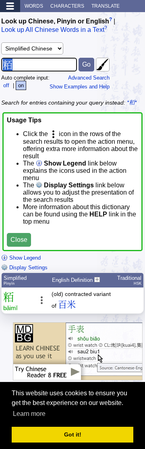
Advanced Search (89, 78)
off (6, 85)
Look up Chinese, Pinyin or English (55, 21)
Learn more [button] (29, 413)
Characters (67, 6)
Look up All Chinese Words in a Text (52, 30)
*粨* (132, 102)
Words (34, 6)
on (21, 85)
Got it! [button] (72, 434)
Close (18, 239)
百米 (67, 305)
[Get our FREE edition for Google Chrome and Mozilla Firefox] (77, 376)
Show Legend (24, 258)
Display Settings (28, 267)
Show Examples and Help (80, 87)
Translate (105, 6)
